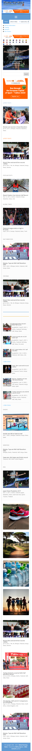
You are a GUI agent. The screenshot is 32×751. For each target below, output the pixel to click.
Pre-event (21, 344)
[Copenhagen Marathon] (6, 42)
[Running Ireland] (23, 40)
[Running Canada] (19, 40)
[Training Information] (3, 27)
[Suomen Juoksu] (10, 42)
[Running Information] (3, 40)
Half (26, 266)
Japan (22, 492)
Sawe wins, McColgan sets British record (15, 457)
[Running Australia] (19, 42)
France (21, 371)
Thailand (10, 496)
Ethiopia (13, 128)
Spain (17, 386)
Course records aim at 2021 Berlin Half (19, 337)
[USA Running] (7, 40)
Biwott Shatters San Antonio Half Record (15, 195)
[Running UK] (16, 40)
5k (13, 165)
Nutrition (7, 29)
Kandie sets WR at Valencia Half (12, 434)
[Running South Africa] (10, 40)
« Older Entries (7, 361)
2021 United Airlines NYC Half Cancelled (20, 350)
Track (25, 231)
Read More (16, 63)
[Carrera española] (26, 40)
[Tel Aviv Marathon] (16, 42)
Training (7, 27)
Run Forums (8, 31)
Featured (18, 128)
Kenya (26, 165)
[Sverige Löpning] (13, 42)
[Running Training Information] (3, 31)
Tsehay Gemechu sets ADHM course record (20, 392)
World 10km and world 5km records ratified (14, 163)
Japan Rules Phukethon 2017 (16, 50)
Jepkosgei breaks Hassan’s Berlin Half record (19, 324)
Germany (24, 329)
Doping (13, 704)
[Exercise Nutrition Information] (3, 29)
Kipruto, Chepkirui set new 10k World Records (19, 379)
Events (13, 197)
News (4, 130)
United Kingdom (19, 459)
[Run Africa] (23, 42)
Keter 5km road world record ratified (20, 366)
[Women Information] (3, 25)
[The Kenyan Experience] (26, 42)
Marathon (24, 128)
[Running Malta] (6, 44)
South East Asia (17, 494)
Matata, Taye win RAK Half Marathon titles (14, 263)
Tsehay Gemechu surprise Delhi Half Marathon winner (14, 673)
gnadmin (16, 327)
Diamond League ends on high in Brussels (13, 229)
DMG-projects (19, 747)
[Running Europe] (3, 44)
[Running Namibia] (10, 44)
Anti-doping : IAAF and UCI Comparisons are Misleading (15, 701)
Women (9, 167)
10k (11, 165)
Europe (12, 231)
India (16, 399)
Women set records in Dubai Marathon (15, 127)
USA (14, 199)
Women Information (10, 25)
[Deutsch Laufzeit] (3, 42)
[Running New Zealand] (13, 40)
